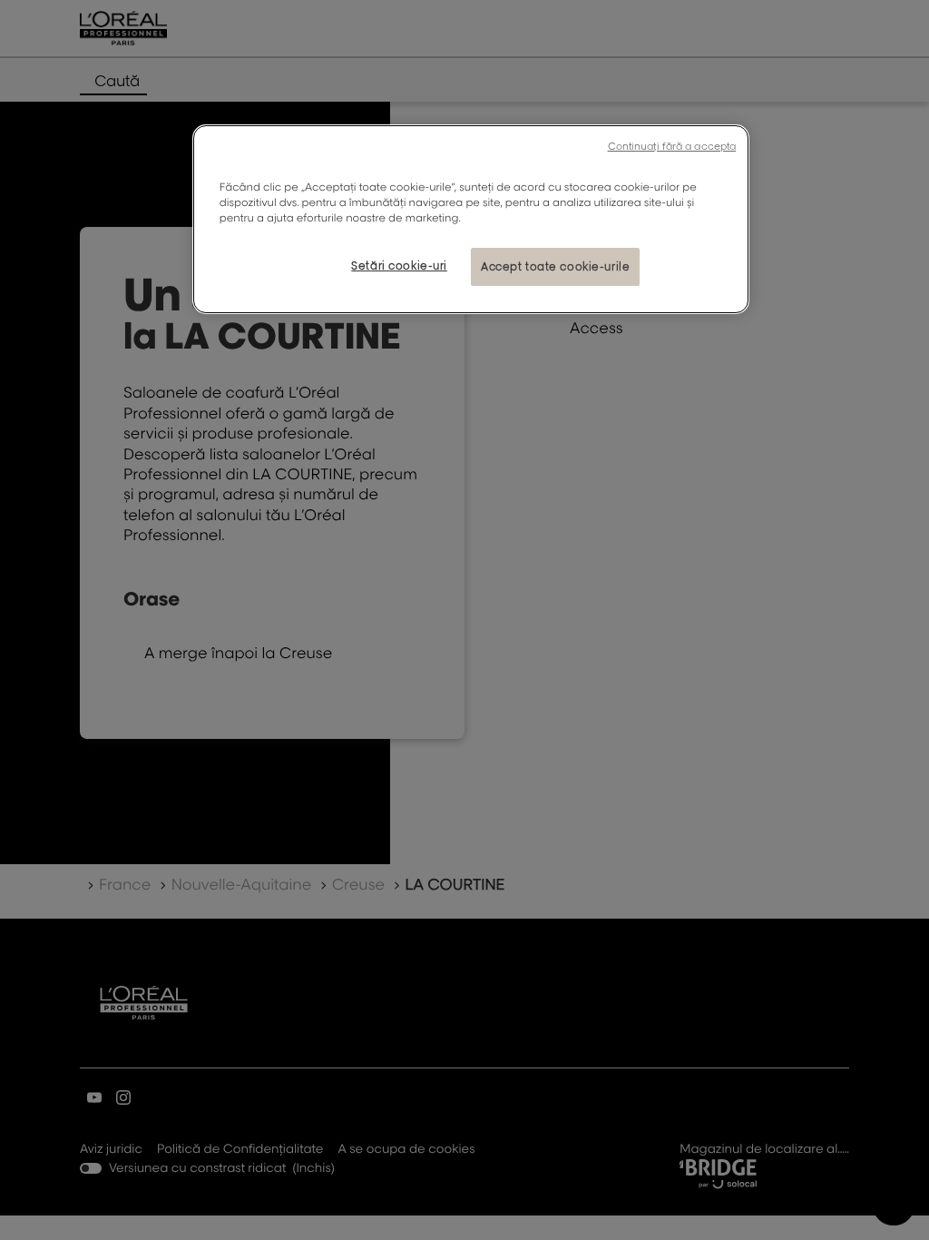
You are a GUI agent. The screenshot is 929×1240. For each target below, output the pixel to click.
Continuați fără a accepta (672, 146)
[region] (470, 219)
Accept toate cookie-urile (555, 266)
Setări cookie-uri (399, 265)
